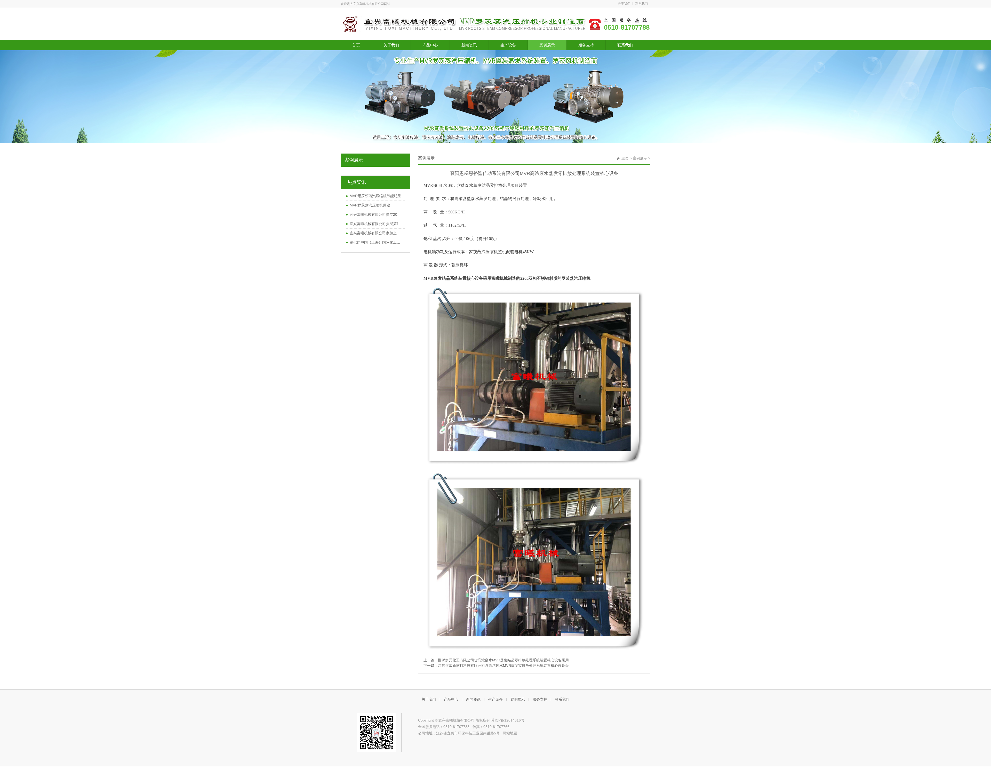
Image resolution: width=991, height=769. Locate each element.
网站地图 (510, 733)
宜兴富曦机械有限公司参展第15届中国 (376, 224)
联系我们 (641, 3)
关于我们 (624, 3)
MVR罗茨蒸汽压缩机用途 (370, 205)
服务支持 (586, 45)
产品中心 (430, 45)
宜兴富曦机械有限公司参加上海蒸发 (376, 233)
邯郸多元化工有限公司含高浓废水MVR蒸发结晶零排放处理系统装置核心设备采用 (503, 660)
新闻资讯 (469, 45)
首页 (356, 45)
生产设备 (508, 45)
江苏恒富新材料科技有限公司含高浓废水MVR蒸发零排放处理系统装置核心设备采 (503, 665)
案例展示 (547, 45)
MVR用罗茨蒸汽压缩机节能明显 (375, 196)
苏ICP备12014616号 (507, 720)
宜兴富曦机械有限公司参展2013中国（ (376, 214)
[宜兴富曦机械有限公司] (464, 23)
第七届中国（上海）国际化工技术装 (376, 242)
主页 (625, 158)
